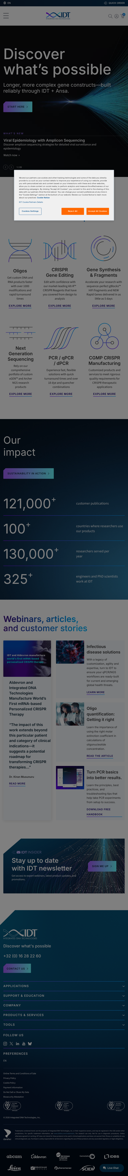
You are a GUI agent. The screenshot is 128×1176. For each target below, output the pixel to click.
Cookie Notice (43, 198)
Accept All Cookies (97, 211)
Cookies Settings (30, 211)
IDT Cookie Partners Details (31, 202)
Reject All (73, 211)
